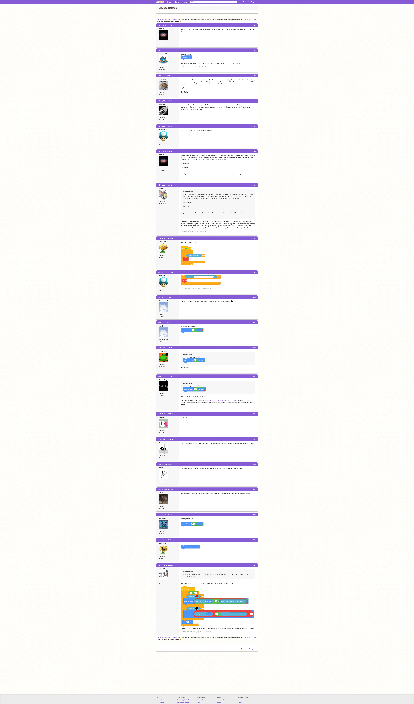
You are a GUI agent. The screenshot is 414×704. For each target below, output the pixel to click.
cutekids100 (162, 242)
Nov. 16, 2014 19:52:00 (165, 515)
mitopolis (162, 417)
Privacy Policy (221, 702)
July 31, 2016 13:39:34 (165, 565)
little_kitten (162, 493)
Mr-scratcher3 (163, 301)
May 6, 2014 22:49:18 (165, 101)
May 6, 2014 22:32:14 (165, 76)
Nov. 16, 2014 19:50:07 (165, 489)
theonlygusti (163, 351)
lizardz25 (162, 568)
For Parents (160, 702)
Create (169, 2)
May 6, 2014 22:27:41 (165, 50)
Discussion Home (164, 12)
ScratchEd (241, 700)
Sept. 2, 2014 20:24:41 (165, 297)
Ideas (185, 2)
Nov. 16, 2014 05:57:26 (165, 464)
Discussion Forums (163, 19)
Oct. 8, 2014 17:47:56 (165, 376)
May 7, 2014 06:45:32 (165, 185)
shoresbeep (162, 518)
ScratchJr (241, 702)
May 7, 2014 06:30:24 (165, 151)
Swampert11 (163, 54)
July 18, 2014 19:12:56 (165, 272)
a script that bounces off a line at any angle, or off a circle (218, 400)
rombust (161, 29)
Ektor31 (161, 326)
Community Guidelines (184, 700)
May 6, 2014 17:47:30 (165, 25)
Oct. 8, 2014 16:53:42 (165, 348)
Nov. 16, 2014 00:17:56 (165, 439)
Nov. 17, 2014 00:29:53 (165, 540)
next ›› (255, 19)
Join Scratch (244, 2)
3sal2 (160, 442)
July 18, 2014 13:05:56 (165, 238)
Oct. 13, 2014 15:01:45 (165, 414)
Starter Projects (202, 700)
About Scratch (161, 700)
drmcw (161, 188)
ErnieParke (162, 79)
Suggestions (176, 19)
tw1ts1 (161, 468)
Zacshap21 (162, 104)
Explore (177, 2)
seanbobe (162, 129)
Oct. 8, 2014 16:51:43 (165, 322)
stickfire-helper (164, 380)
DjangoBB (252, 649)
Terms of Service (222, 700)
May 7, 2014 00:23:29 (165, 126)
